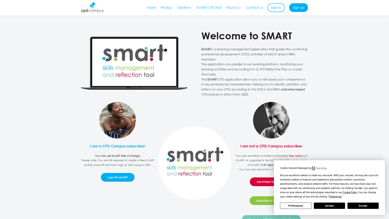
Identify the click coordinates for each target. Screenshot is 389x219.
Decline (329, 205)
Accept (363, 205)
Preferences (295, 205)
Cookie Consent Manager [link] (294, 168)
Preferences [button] (335, 196)
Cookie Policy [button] (350, 192)
